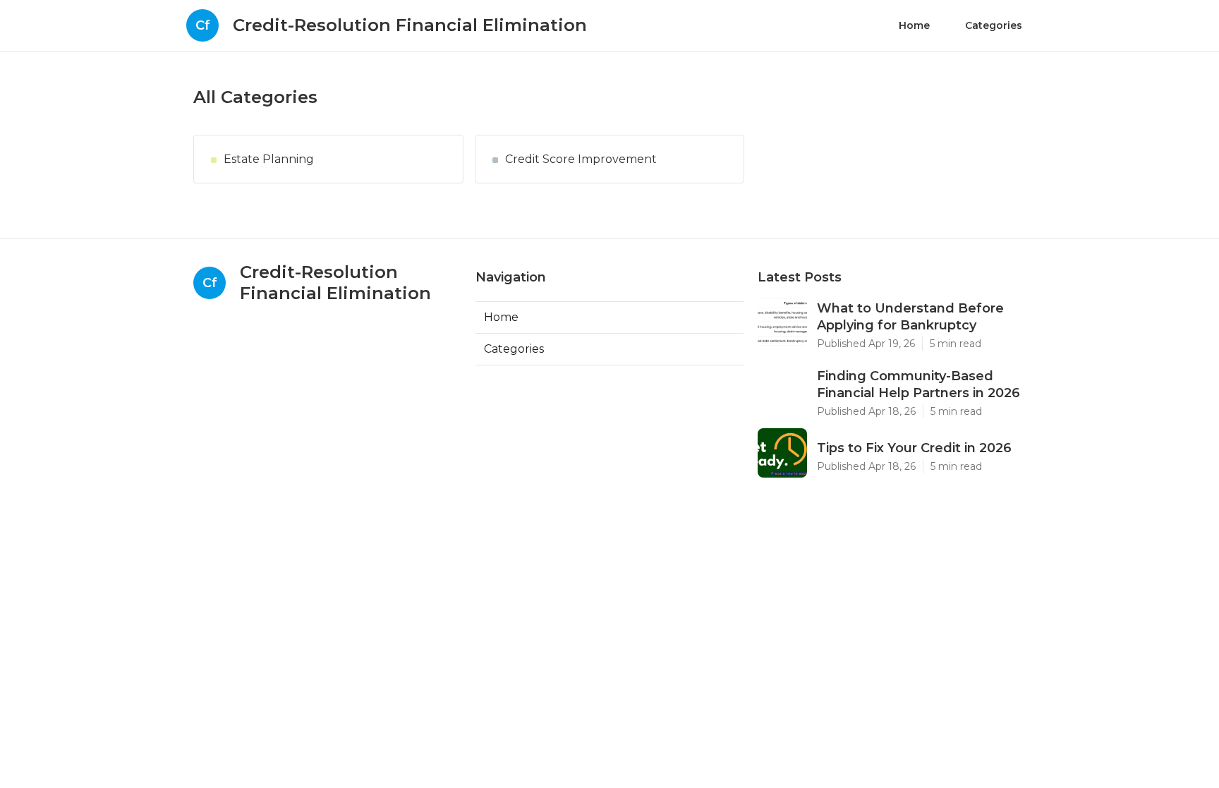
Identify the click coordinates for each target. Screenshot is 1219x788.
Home (914, 25)
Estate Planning (269, 159)
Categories (993, 25)
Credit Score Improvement (581, 159)
